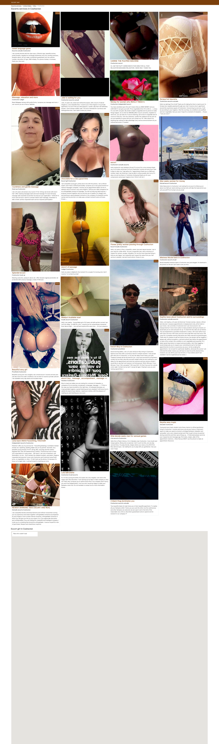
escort (113, 162)
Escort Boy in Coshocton (121, 347)
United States (27, 6)
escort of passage (69, 267)
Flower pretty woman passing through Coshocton (132, 244)
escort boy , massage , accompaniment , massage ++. (84, 378)
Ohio (34, 6)
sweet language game (21, 48)
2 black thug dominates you (122, 501)
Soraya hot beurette (168, 99)
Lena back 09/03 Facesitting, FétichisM (29, 441)
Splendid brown (18, 273)
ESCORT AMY (15, 2)
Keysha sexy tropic (168, 422)
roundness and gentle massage (25, 187)
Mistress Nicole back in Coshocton (175, 257)
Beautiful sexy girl (19, 369)
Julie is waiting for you (70, 98)
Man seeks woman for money (172, 181)
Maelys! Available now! (71, 317)
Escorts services (16, 6)
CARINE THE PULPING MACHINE (125, 61)
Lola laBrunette (67, 473)
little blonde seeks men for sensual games (128, 436)
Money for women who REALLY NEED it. (128, 102)
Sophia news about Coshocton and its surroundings (182, 317)
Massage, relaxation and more (25, 97)
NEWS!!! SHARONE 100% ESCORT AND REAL (31, 508)
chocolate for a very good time (74, 179)
